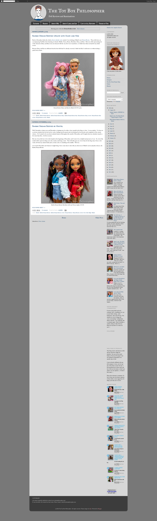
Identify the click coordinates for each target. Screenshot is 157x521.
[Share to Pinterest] (39, 113)
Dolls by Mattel (119, 180)
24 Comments (116, 414)
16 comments (45, 210)
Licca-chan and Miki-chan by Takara (119, 292)
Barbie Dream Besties (45, 115)
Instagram (109, 80)
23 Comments (116, 433)
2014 (110, 167)
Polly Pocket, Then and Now (119, 203)
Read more (122, 392)
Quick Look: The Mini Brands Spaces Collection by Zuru (119, 243)
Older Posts (99, 218)
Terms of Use (103, 23)
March (111, 133)
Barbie (37, 115)
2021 (110, 150)
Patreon (108, 77)
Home (64, 218)
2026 (110, 108)
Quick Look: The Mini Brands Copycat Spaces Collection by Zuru (119, 397)
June (111, 126)
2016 (110, 162)
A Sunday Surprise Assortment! (118, 468)
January (112, 138)
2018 (110, 158)
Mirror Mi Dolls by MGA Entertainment (118, 191)
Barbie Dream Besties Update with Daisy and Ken (55, 35)
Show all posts (80, 28)
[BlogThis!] (34, 113)
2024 (110, 143)
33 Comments (116, 452)
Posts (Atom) (42, 221)
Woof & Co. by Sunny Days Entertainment (119, 267)
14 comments (45, 113)
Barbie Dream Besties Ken (71, 115)
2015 (110, 165)
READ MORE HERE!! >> (38, 110)
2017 (110, 160)
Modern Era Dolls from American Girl (119, 477)
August (112, 110)
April (111, 131)
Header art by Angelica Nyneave (114, 27)
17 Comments (116, 404)
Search (45, 23)
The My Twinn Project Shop (113, 82)
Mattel (48, 117)
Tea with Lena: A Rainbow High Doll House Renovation (118, 446)
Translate (118, 101)
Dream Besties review (41, 117)
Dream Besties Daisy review (84, 115)
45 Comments (116, 423)
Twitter (108, 84)
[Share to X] (36, 113)
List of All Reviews (88, 23)
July (111, 124)
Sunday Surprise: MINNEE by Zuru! (117, 112)
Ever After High (87, 212)
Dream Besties (86, 40)
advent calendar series (57, 40)
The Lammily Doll (118, 229)
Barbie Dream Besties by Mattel (47, 126)
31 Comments (116, 393)
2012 (110, 172)
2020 (110, 153)
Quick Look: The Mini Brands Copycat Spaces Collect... (117, 116)
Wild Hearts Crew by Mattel (118, 436)
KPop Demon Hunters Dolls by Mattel (117, 120)
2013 (110, 169)
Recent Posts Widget (110, 485)
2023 (110, 146)
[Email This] (33, 113)
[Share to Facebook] (38, 113)
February (112, 136)
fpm (90, 508)
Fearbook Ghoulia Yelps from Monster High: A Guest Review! (119, 427)
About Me (55, 23)
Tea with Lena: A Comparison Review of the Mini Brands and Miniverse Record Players (119, 217)
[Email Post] (65, 113)
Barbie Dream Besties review (58, 212)
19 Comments (116, 465)
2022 (110, 148)
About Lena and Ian (70, 23)
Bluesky (109, 86)
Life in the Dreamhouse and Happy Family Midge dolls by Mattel (119, 280)
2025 (110, 141)
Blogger (99, 508)
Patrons (36, 23)
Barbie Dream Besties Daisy (57, 115)
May (111, 128)
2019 (110, 155)
